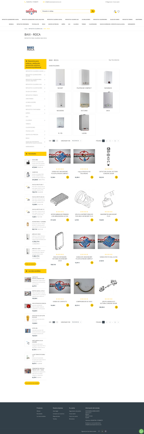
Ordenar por (65, 141)
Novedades (39, 413)
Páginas (99, 141)
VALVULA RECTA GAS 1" (38, 184)
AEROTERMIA (139, 19)
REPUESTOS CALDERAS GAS (72, 19)
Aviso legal (55, 411)
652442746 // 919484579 (32, 2)
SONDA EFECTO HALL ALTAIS (108, 257)
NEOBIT (60, 88)
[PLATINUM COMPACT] (84, 77)
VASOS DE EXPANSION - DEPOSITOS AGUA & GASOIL (112, 24)
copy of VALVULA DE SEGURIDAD (84, 172)
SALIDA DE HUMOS (114, 19)
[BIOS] (108, 100)
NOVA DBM (35, 160)
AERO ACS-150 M (36, 234)
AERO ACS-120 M (36, 248)
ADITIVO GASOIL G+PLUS (38, 291)
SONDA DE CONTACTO (60, 301)
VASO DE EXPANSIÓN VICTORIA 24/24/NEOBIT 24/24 (59, 259)
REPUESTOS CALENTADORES (100, 19)
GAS (69, 24)
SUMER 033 (35, 172)
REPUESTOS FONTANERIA (23, 24)
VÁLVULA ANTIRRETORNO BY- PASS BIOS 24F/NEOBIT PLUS (84, 215)
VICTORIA (84, 111)
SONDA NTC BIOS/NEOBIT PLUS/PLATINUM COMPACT (59, 172)
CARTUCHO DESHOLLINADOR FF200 (38, 277)
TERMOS (84, 24)
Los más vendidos (41, 416)
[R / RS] (60, 122)
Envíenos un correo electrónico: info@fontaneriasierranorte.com (93, 423)
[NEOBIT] (60, 77)
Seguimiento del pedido (75, 411)
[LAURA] (84, 122)
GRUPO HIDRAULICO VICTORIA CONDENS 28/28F (108, 302)
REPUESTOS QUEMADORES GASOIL (10, 19)
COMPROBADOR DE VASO (84, 301)
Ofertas (38, 411)
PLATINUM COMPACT (84, 88)
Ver (50, 141)
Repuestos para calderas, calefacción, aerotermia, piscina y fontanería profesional (33, 64)
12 (115, 141)
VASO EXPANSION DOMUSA (39, 303)
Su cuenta (72, 408)
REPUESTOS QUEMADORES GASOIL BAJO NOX (33, 19)
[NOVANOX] (108, 77)
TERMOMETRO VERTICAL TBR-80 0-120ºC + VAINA (38, 369)
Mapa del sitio (56, 416)
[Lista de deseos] (119, 11)
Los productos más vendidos (32, 383)
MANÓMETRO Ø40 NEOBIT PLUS (108, 215)
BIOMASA (11, 24)
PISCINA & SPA (35, 24)
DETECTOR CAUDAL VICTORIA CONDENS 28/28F (108, 172)
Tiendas (55, 419)
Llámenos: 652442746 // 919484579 (94, 420)
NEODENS (60, 111)
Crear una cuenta (73, 416)
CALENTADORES (93, 24)
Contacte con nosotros (58, 413)
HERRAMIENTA (131, 24)
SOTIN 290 (34, 328)
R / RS (60, 133)
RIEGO (43, 24)
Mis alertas (71, 419)
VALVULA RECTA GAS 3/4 (38, 197)
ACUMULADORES (86, 19)
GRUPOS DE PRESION (53, 24)
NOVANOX (108, 88)
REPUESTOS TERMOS (127, 19)
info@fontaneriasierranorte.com (53, 2)
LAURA (84, 133)
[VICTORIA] (84, 100)
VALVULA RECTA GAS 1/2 (38, 209)
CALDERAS (76, 24)
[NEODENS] (60, 100)
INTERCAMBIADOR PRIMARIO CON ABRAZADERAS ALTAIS (60, 215)
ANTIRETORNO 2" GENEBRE (39, 221)
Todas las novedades (30, 264)
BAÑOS (63, 24)
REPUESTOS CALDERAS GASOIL (54, 19)
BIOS (108, 111)
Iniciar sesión (72, 413)
